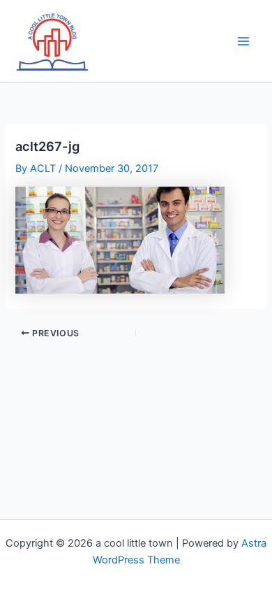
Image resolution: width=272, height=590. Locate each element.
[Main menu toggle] (243, 41)
